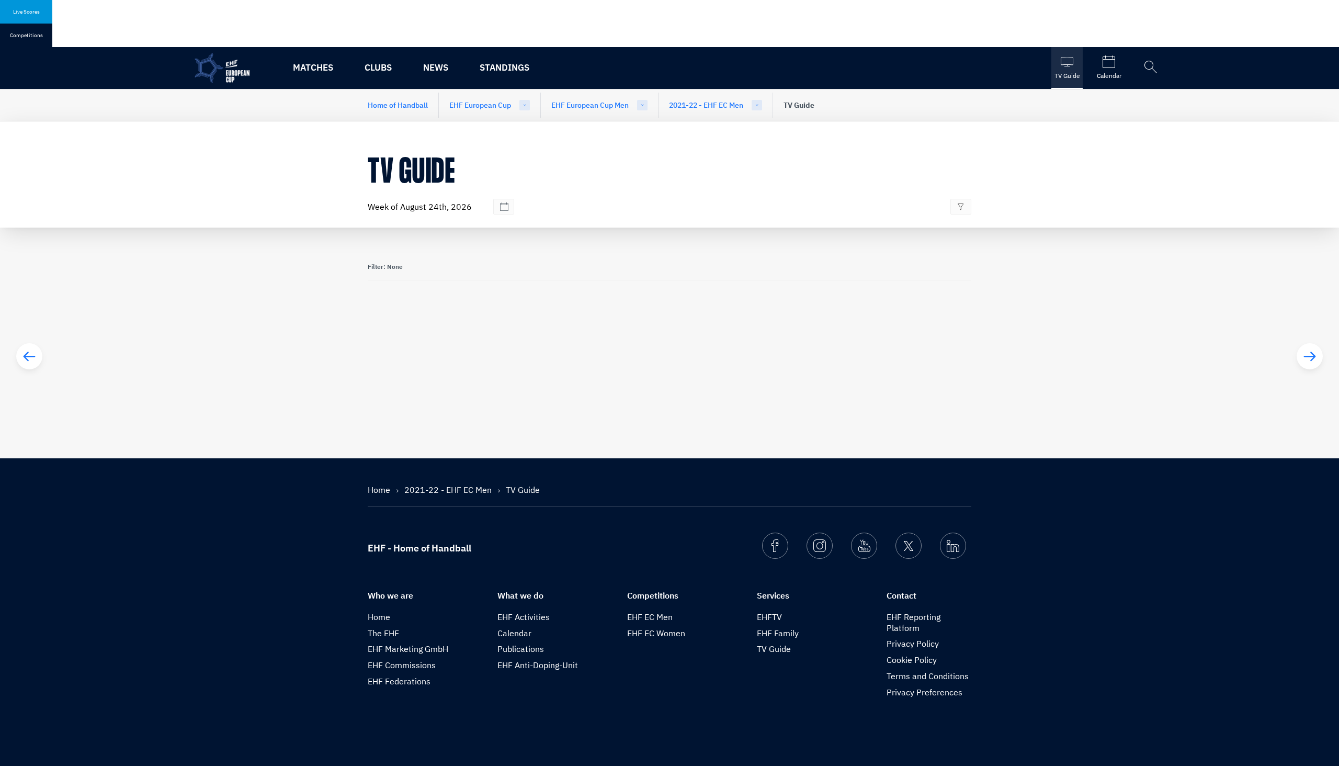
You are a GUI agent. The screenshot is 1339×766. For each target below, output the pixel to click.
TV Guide (774, 649)
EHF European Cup (480, 105)
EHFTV (769, 617)
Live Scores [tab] (26, 11)
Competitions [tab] (26, 35)
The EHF (383, 633)
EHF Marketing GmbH (408, 649)
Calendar (514, 633)
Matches (313, 67)
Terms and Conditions (928, 676)
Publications (520, 649)
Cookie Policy (912, 660)
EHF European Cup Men (590, 105)
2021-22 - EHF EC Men (706, 105)
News (435, 67)
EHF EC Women (656, 633)
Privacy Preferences (924, 692)
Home (380, 490)
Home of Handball (398, 105)
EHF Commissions (402, 665)
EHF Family (778, 633)
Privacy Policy (913, 643)
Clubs (378, 67)
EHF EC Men (650, 617)
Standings (504, 67)
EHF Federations (399, 681)
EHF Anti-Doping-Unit (537, 665)
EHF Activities (523, 617)
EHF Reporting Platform (913, 622)
